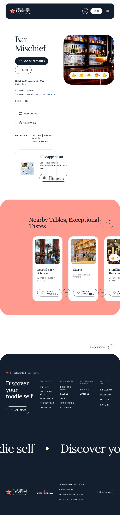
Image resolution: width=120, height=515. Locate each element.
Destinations (47, 403)
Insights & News (65, 388)
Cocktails (36, 135)
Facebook (105, 395)
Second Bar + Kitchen (45, 271)
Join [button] (96, 11)
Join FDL (84, 394)
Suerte (77, 269)
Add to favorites (34, 61)
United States (107, 492)
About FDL (85, 389)
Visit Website (31, 122)
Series (63, 398)
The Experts (46, 398)
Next (109, 224)
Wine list (36, 138)
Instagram (106, 390)
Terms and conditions (71, 484)
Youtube (104, 400)
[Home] (19, 9)
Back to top (97, 347)
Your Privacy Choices (71, 494)
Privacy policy (67, 489)
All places (45, 407)
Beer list (48, 135)
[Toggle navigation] (108, 11)
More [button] (25, 69)
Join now (20, 410)
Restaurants (18, 373)
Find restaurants (56, 177)
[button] (85, 11)
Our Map (44, 387)
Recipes (64, 394)
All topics (65, 407)
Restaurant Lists (46, 392)
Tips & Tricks (67, 403)
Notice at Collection (71, 499)
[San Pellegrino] (45, 493)
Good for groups (40, 140)
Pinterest (105, 405)
